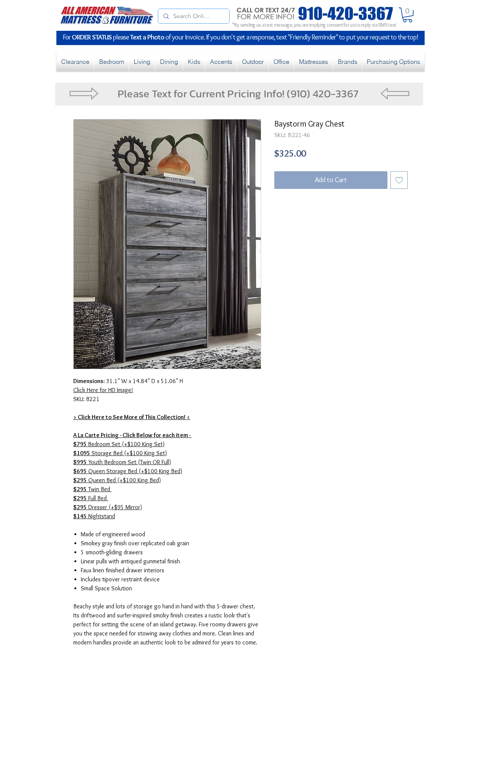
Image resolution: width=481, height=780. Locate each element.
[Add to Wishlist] (399, 180)
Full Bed (90, 498)
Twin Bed (92, 489)
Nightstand (94, 516)
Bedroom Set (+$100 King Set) (119, 444)
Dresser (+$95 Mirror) (107, 507)
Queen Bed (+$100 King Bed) (117, 480)
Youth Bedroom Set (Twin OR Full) (122, 462)
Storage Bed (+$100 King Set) (120, 453)
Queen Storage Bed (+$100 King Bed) (127, 471)
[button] (407, 15)
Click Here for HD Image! (103, 390)
